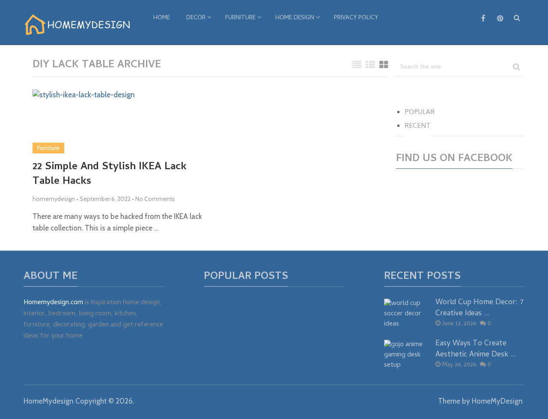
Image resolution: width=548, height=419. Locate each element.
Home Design (294, 18)
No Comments (155, 199)
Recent (418, 126)
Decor (196, 18)
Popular (420, 112)
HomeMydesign (49, 401)
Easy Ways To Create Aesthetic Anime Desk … (475, 349)
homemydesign (54, 199)
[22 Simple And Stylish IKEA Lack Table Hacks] (84, 121)
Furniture (240, 18)
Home (161, 18)
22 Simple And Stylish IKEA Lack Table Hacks (110, 174)
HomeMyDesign (497, 401)
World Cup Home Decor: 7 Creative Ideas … (479, 308)
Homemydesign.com (53, 302)
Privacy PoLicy (356, 18)
